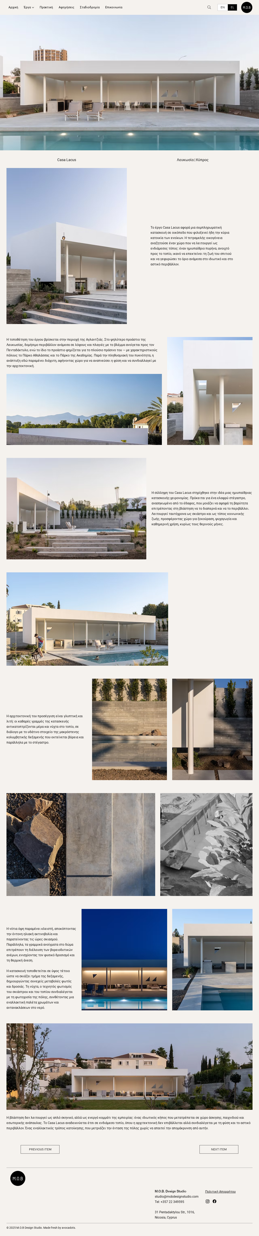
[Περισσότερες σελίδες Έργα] (33, 7)
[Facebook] (214, 1201)
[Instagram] (207, 1201)
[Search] (209, 7)
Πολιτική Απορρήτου (220, 1192)
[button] (245, 891)
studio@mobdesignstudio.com (176, 1196)
